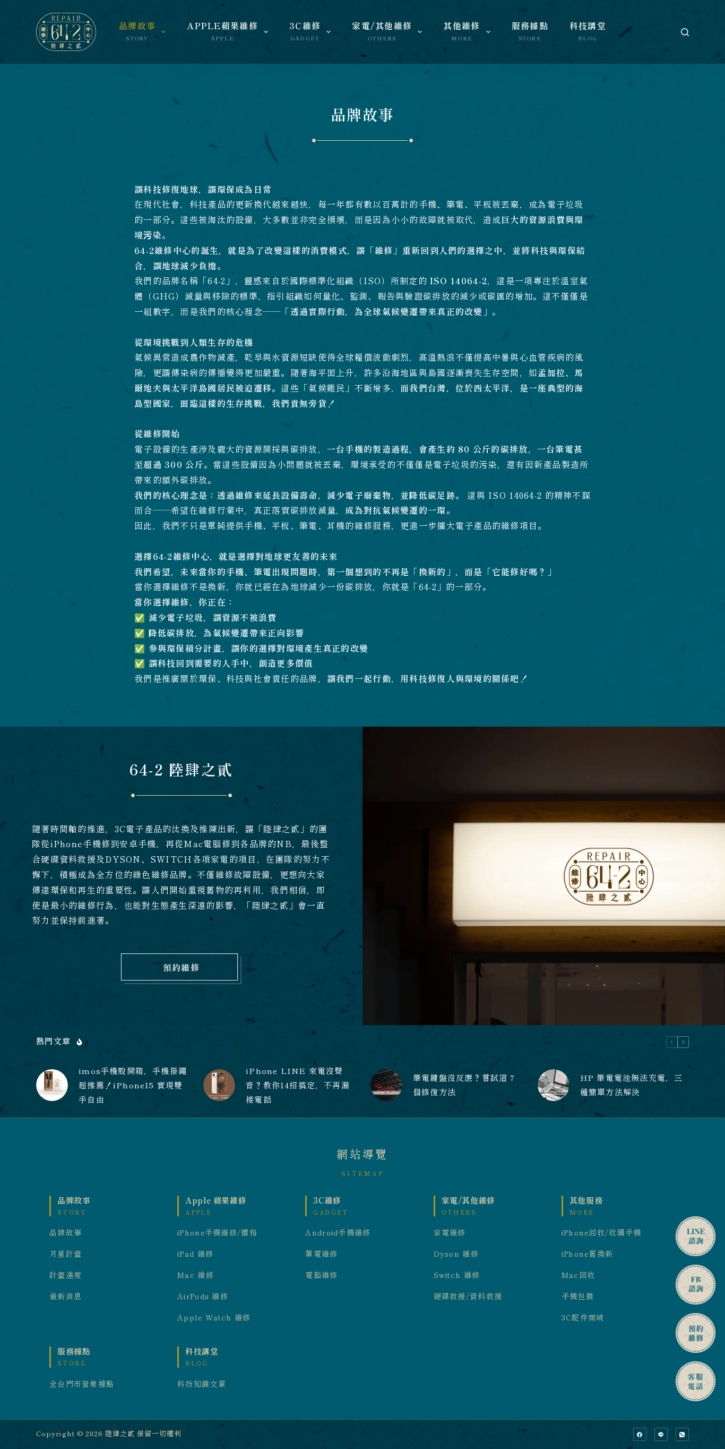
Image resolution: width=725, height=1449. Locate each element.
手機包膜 (578, 1296)
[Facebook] (639, 1434)
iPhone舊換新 (588, 1254)
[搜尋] (685, 32)
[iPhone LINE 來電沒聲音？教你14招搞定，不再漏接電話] (219, 1085)
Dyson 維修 (456, 1254)
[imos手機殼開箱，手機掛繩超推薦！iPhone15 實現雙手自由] (52, 1085)
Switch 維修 (457, 1275)
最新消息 (65, 1296)
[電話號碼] (682, 1434)
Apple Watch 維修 (214, 1318)
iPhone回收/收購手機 (602, 1233)
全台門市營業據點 (81, 1384)
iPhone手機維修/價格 (217, 1233)
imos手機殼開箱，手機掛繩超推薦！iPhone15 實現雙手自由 (133, 1085)
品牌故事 (65, 1233)
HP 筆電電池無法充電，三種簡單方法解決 (631, 1085)
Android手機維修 (337, 1233)
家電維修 (450, 1233)
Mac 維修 (195, 1275)
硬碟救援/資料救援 (468, 1296)
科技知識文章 (201, 1384)
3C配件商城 (583, 1318)
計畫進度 (65, 1275)
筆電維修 (321, 1254)
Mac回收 (578, 1275)
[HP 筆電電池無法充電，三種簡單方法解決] (553, 1085)
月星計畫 (65, 1254)
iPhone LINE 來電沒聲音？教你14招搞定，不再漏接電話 (298, 1085)
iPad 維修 (195, 1254)
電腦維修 (321, 1275)
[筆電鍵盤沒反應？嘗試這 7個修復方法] (386, 1085)
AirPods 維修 (202, 1296)
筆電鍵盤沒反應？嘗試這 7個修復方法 (464, 1085)
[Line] (661, 1434)
